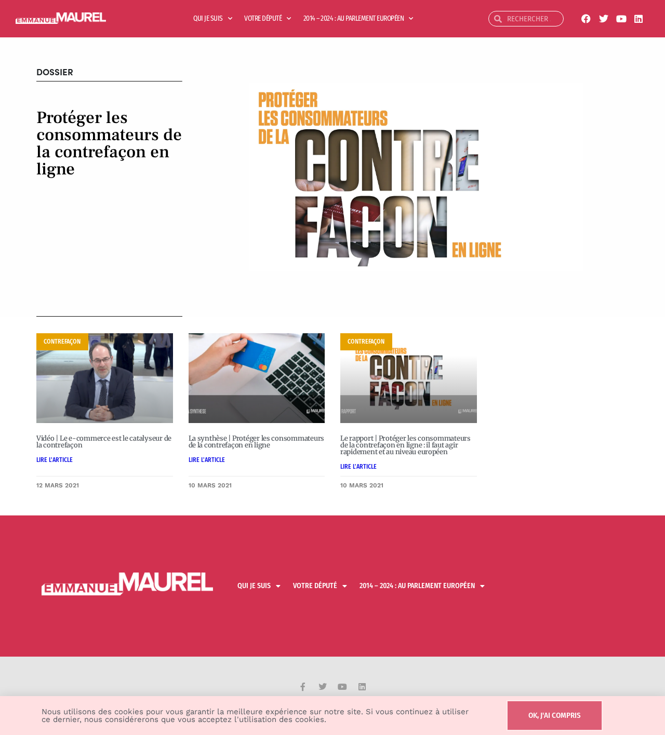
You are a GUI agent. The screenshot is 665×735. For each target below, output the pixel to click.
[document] (332, 367)
